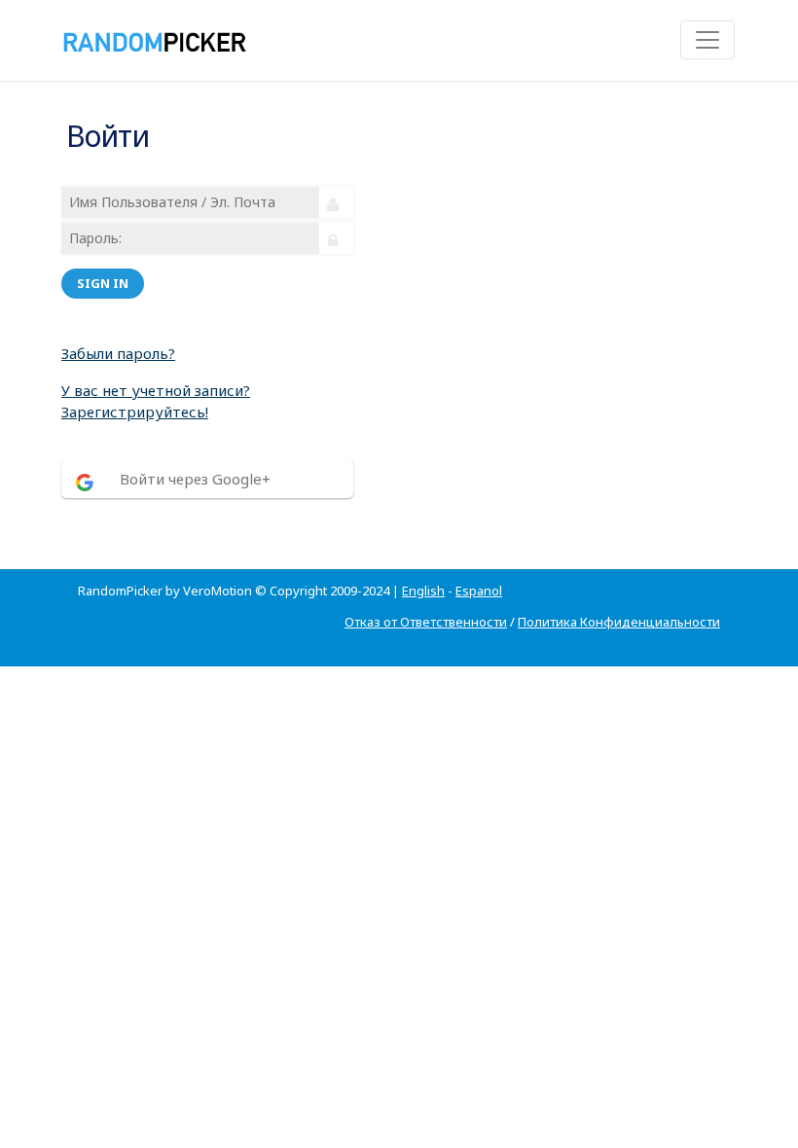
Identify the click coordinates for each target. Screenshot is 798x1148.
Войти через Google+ (195, 478)
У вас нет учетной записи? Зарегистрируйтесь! (155, 401)
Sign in (102, 283)
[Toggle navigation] (707, 39)
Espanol (478, 590)
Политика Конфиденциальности (619, 621)
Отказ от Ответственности (426, 621)
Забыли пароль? (118, 353)
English (423, 590)
